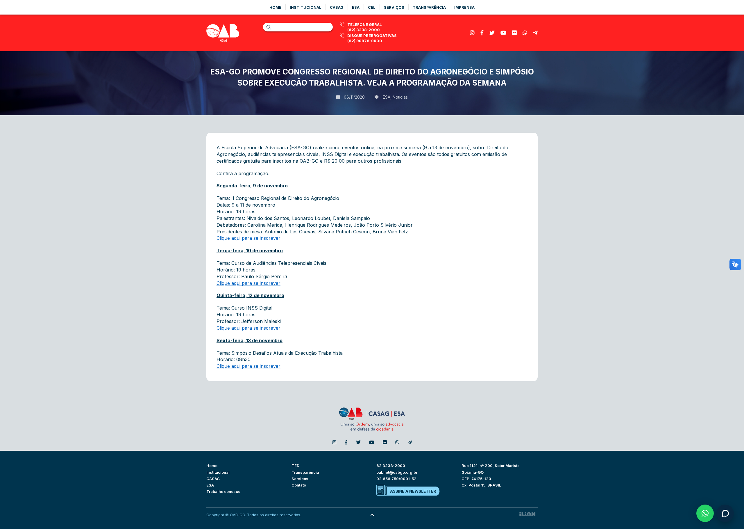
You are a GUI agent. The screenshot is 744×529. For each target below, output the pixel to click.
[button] (705, 513)
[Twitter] (492, 33)
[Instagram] (472, 33)
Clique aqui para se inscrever (248, 238)
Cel (371, 7)
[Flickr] (514, 33)
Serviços (394, 7)
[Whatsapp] (525, 33)
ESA (386, 97)
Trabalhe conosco (223, 491)
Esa (356, 7)
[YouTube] (503, 33)
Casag (337, 7)
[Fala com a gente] (725, 513)
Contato (298, 485)
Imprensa (464, 7)
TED (295, 465)
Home (275, 7)
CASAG (213, 478)
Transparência (429, 7)
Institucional (305, 7)
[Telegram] (535, 33)
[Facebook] (482, 33)
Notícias (400, 97)
